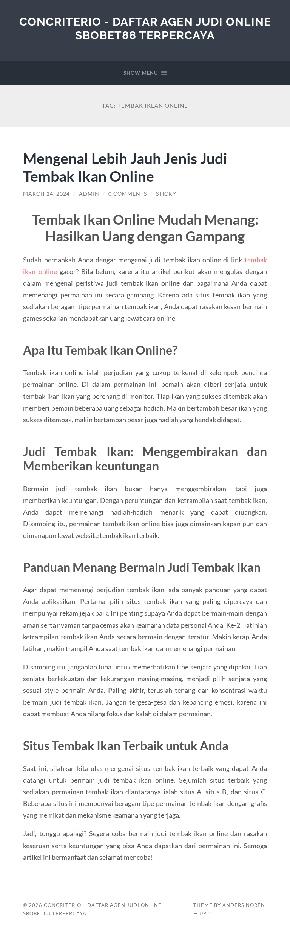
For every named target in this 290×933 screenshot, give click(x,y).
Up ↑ (205, 913)
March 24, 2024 (46, 194)
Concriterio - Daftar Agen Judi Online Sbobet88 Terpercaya (145, 28)
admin (89, 194)
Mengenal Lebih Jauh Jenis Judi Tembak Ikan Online (125, 167)
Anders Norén (243, 905)
